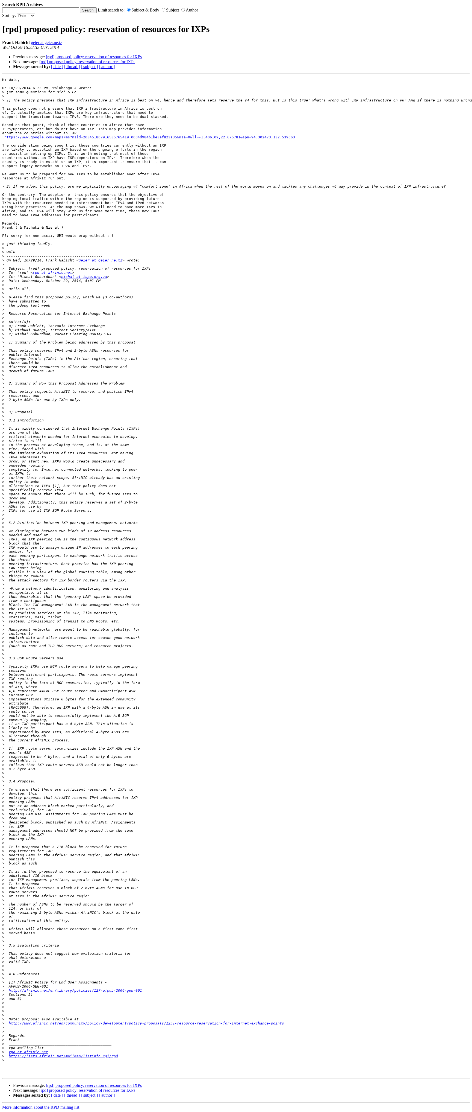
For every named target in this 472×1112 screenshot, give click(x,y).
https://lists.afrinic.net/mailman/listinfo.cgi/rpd (63, 1056)
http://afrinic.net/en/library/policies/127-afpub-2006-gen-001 (75, 990)
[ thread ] (72, 66)
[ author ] (107, 66)
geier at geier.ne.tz (46, 42)
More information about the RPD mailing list (40, 1107)
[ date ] (57, 66)
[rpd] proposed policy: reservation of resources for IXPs (94, 56)
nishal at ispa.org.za (84, 277)
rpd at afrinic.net (52, 272)
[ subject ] (89, 66)
